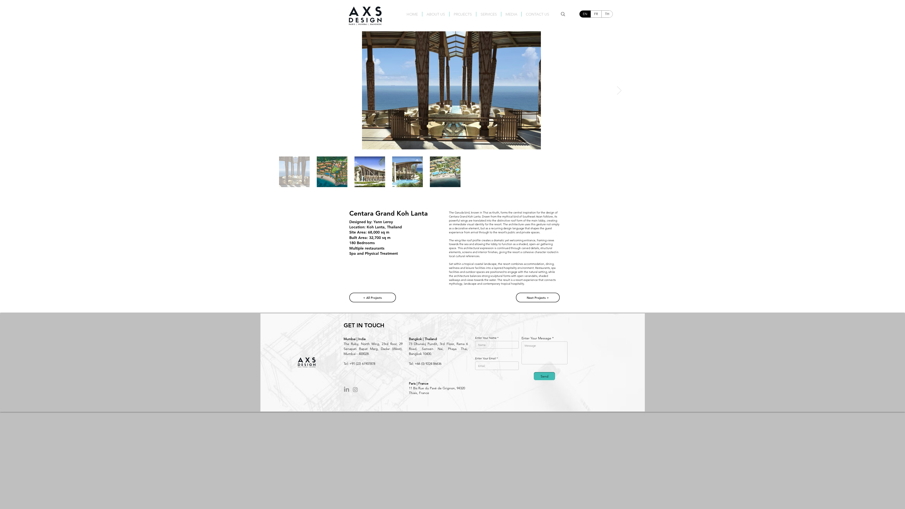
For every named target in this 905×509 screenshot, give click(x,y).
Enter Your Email (485, 358)
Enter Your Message (536, 338)
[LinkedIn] (346, 389)
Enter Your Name (486, 338)
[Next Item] (619, 90)
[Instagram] (355, 389)
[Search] (563, 14)
